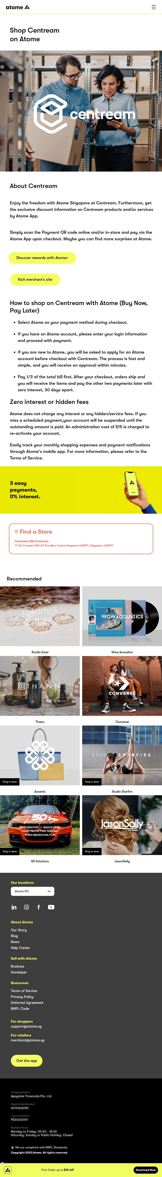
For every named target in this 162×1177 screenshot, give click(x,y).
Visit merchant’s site (35, 279)
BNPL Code (20, 1009)
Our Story (19, 930)
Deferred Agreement (27, 1003)
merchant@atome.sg (27, 1040)
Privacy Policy (22, 997)
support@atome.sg (26, 1026)
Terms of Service (24, 991)
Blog (14, 936)
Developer (19, 972)
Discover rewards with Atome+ (42, 258)
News (15, 942)
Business (17, 966)
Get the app (26, 1061)
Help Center (20, 948)
